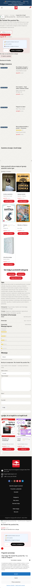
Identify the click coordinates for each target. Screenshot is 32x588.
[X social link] (12, 481)
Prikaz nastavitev (16, 582)
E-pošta (3, 400)
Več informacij (6, 34)
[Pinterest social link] (20, 481)
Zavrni (16, 578)
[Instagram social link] (14, 481)
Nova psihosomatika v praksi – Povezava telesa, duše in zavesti (22, 128)
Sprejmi (16, 574)
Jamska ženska (21, 194)
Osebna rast (21, 274)
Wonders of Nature (22, 225)
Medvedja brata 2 (22, 439)
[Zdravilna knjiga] (9, 246)
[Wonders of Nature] (23, 214)
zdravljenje (13, 313)
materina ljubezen (16, 311)
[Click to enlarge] (2, 17)
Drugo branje (11, 274)
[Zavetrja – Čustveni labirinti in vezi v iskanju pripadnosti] (9, 214)
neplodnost (24, 311)
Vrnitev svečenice (7, 194)
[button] (30, 560)
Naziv (3, 393)
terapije (8, 313)
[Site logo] (16, 7)
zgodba (18, 313)
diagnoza (8, 311)
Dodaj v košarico (16, 50)
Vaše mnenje (4, 376)
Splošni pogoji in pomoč (20, 585)
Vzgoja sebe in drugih (21, 15)
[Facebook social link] (9, 481)
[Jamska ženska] (23, 183)
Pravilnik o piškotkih (11, 585)
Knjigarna (6, 15)
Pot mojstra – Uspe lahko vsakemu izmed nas (22, 88)
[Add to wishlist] (14, 175)
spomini (3, 313)
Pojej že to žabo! (20, 106)
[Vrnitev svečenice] (9, 183)
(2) (22, 130)
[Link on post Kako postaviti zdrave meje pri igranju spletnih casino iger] (16, 160)
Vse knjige (12, 15)
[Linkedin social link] (23, 481)
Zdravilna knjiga (7, 257)
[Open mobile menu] (1, 7)
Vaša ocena (4, 370)
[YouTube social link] (17, 481)
